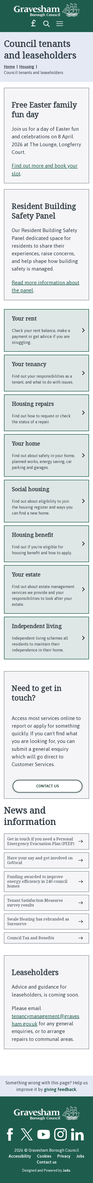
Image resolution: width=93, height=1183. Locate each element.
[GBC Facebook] (10, 1134)
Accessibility (20, 1156)
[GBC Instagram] (60, 1134)
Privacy (63, 1156)
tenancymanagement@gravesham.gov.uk (45, 1019)
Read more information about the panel (45, 286)
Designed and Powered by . (46, 1170)
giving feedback (60, 1089)
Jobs (80, 1156)
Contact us (47, 786)
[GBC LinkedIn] (77, 1134)
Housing (26, 66)
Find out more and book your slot (45, 169)
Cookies (44, 1156)
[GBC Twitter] (27, 1134)
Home (9, 66)
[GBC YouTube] (44, 1134)
